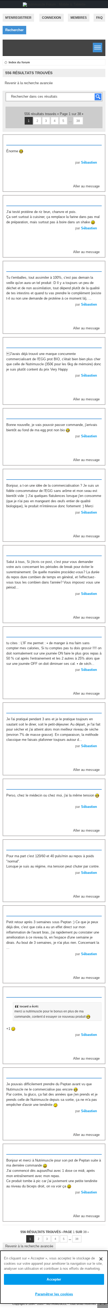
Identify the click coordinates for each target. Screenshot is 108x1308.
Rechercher (14, 30)
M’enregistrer (18, 18)
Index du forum (19, 62)
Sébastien (89, 162)
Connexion (51, 18)
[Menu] (97, 47)
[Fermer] (101, 1259)
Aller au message (86, 186)
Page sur (70, 114)
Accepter (54, 1279)
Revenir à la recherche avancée (29, 83)
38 (78, 120)
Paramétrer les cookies (54, 1294)
